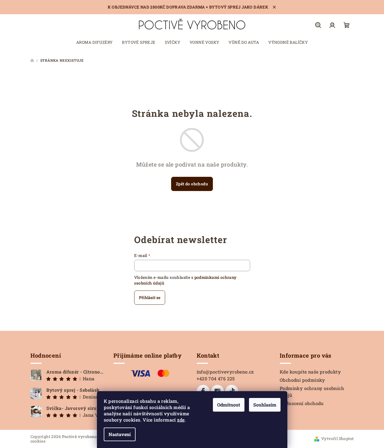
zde (180, 420)
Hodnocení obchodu (302, 403)
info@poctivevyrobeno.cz (225, 372)
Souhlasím (264, 405)
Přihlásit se (149, 297)
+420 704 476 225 (216, 378)
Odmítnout (228, 405)
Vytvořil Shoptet (337, 438)
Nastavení (120, 434)
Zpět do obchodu (192, 183)
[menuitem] (94, 42)
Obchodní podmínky (302, 380)
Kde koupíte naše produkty (310, 372)
